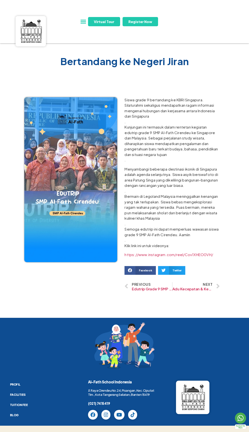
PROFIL (15, 384)
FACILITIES (18, 395)
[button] (83, 21)
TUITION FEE (19, 405)
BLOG (14, 415)
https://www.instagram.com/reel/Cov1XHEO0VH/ (168, 254)
